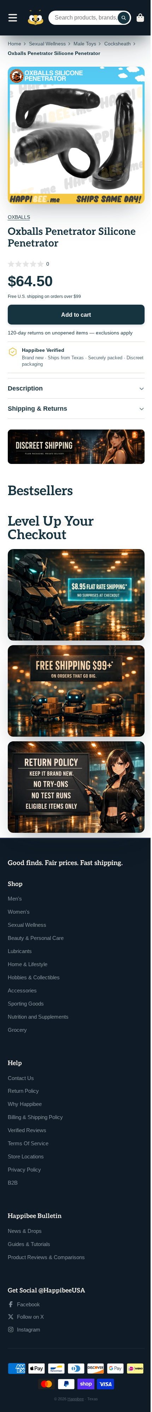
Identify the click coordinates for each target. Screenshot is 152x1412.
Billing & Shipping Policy (35, 1104)
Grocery (17, 1017)
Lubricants (20, 938)
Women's (19, 899)
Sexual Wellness (47, 43)
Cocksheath (117, 43)
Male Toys (85, 43)
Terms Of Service (28, 1131)
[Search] (124, 18)
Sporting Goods (26, 991)
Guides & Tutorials (29, 1231)
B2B (13, 1170)
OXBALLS (19, 217)
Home (14, 43)
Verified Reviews (27, 1117)
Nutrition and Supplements (38, 1004)
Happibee (73, 1386)
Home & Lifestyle (27, 951)
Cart (140, 17)
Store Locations (26, 1144)
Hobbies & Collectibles (34, 965)
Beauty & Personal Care (36, 925)
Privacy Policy (24, 1157)
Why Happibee (25, 1091)
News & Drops (25, 1218)
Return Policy (23, 1078)
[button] (76, 264)
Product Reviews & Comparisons (46, 1244)
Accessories (22, 978)
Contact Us (21, 1065)
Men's (15, 886)
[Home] (36, 18)
